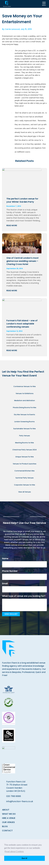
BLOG (5, 826)
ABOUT (5, 809)
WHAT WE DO (9, 813)
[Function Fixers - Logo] (7, 4)
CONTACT (7, 830)
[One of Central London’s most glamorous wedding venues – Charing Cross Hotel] (24, 243)
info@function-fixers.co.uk (19, 801)
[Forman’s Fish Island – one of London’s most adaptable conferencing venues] (24, 307)
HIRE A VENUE (8, 818)
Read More (11, 225)
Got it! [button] (24, 858)
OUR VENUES (8, 822)
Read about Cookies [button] (14, 851)
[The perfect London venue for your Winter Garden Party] (24, 181)
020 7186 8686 (13, 796)
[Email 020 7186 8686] (29, 3)
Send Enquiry (11, 614)
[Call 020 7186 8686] (36, 3)
